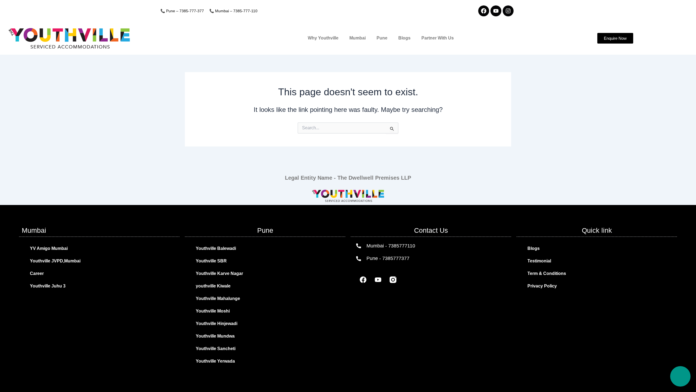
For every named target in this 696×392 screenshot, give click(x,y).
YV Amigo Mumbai (49, 248)
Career (37, 273)
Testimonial (539, 261)
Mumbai (357, 38)
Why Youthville (323, 38)
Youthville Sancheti (215, 348)
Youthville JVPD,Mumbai (55, 261)
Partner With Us (437, 38)
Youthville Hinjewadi (216, 323)
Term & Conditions (546, 273)
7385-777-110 (245, 11)
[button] (615, 38)
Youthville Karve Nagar (219, 273)
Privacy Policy (542, 286)
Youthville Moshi (213, 311)
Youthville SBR (211, 261)
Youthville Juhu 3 (48, 286)
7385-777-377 (191, 11)
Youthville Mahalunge (218, 298)
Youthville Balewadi (216, 248)
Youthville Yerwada (215, 361)
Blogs (404, 38)
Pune (382, 38)
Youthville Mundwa (215, 336)
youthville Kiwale (213, 286)
